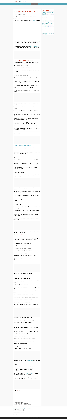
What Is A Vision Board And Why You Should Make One (24, 147)
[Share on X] (15, 390)
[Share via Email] (20, 390)
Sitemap (23, 408)
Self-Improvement (20, 402)
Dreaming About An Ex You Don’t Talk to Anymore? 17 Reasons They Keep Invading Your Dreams (48, 26)
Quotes (15, 402)
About (13, 408)
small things (28, 155)
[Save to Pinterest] (17, 390)
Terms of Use (20, 408)
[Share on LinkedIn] (18, 390)
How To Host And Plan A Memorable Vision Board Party (23, 404)
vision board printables (34, 46)
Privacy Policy (29, 408)
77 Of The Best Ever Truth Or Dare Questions (21, 403)
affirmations (32, 20)
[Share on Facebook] (14, 390)
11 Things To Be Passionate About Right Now (22, 145)
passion (31, 164)
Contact (16, 408)
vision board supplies (28, 373)
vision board (30, 360)
